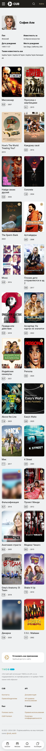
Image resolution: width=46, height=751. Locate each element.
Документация (30, 695)
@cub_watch (11, 733)
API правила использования (31, 700)
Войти (41, 4)
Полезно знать (7, 712)
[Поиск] (33, 4)
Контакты (6, 695)
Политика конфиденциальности (33, 717)
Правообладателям (9, 699)
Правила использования (34, 712)
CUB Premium (7, 716)
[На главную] (14, 4)
